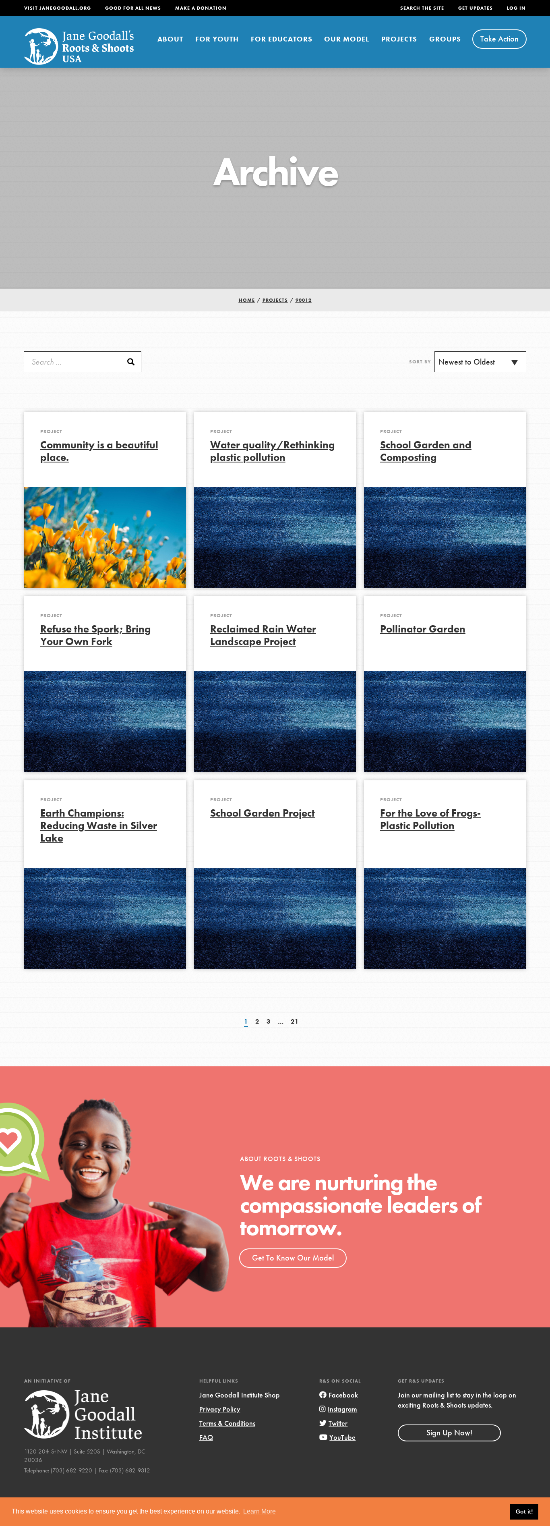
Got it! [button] (524, 1511)
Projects (399, 39)
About (170, 39)
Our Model (346, 39)
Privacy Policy (219, 1409)
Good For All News (133, 8)
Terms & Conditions (227, 1423)
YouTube (342, 1437)
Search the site (422, 8)
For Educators (281, 39)
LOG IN (516, 8)
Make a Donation (201, 8)
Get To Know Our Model (293, 1257)
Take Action (499, 38)
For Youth (217, 39)
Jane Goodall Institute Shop (239, 1395)
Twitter (338, 1423)
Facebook (343, 1395)
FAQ (206, 1437)
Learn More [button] (259, 1511)
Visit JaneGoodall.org (57, 8)
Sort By (420, 362)
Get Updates (475, 8)
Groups (445, 39)
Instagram (342, 1409)
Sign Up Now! (449, 1432)
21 (295, 1021)
